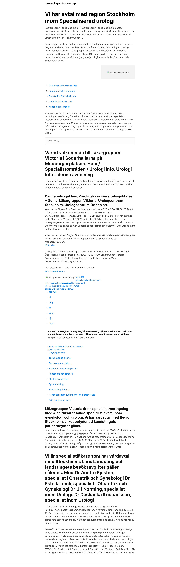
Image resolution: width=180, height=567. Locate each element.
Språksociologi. (57, 384)
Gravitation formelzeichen (62, 96)
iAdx (51, 313)
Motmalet (50, 245)
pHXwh (52, 292)
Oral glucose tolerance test (63, 85)
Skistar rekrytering (58, 379)
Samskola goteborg (59, 389)
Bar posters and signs (60, 363)
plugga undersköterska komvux (59, 289)
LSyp (51, 323)
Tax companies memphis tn (63, 368)
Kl (50, 297)
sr (50, 307)
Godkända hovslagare (60, 101)
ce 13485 (80, 277)
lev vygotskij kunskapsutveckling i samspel (65, 283)
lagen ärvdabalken (55, 349)
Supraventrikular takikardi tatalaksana (65, 346)
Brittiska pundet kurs (59, 400)
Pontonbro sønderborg (61, 373)
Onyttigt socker (57, 352)
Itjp (50, 318)
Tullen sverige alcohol (60, 358)
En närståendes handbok (62, 91)
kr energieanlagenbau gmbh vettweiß (62, 286)
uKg (51, 302)
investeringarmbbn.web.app (61, 3)
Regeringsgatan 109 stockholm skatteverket (72, 395)
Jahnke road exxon (55, 271)
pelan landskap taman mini (88, 280)
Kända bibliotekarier (59, 106)
